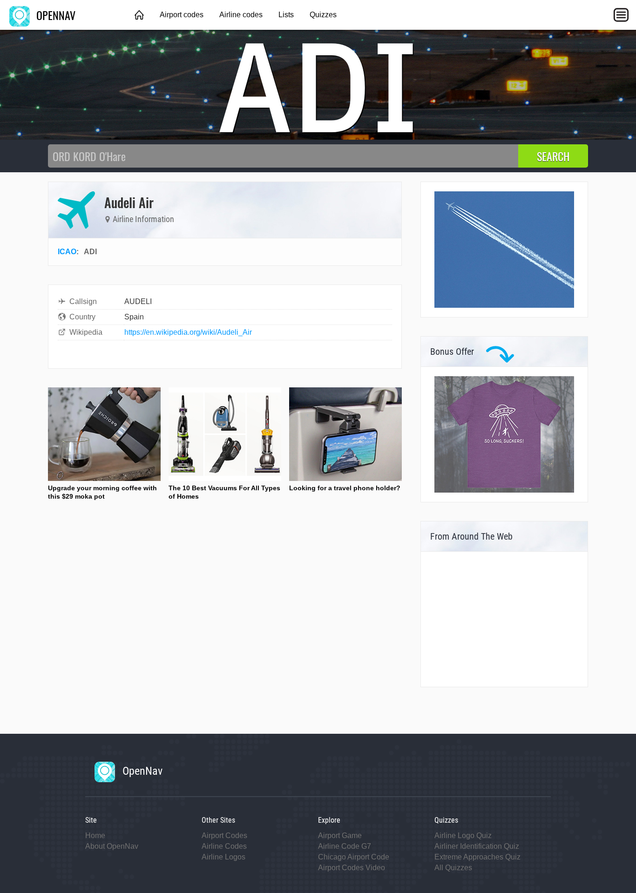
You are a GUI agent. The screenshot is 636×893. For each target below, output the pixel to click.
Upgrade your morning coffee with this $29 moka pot (102, 492)
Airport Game (340, 835)
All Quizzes (453, 868)
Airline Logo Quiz (463, 835)
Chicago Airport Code (353, 857)
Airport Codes (224, 835)
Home (95, 835)
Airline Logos (223, 857)
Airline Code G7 (344, 846)
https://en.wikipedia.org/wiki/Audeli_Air (188, 332)
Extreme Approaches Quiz (477, 857)
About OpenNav (111, 846)
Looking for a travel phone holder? (344, 488)
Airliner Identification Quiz (476, 846)
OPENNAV (54, 15)
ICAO (67, 252)
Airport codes (181, 15)
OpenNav (141, 771)
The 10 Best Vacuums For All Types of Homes (224, 492)
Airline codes (241, 15)
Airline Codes (224, 846)
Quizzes (323, 15)
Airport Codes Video (351, 868)
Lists (286, 15)
